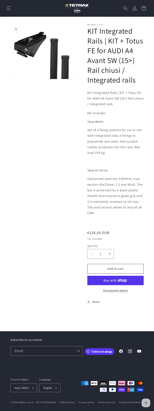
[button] (8, 8)
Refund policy (67, 402)
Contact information (130, 402)
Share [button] (96, 302)
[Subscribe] (77, 351)
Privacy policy (86, 402)
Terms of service (106, 402)
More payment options (115, 290)
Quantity (92, 246)
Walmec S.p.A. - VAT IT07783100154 (37, 402)
